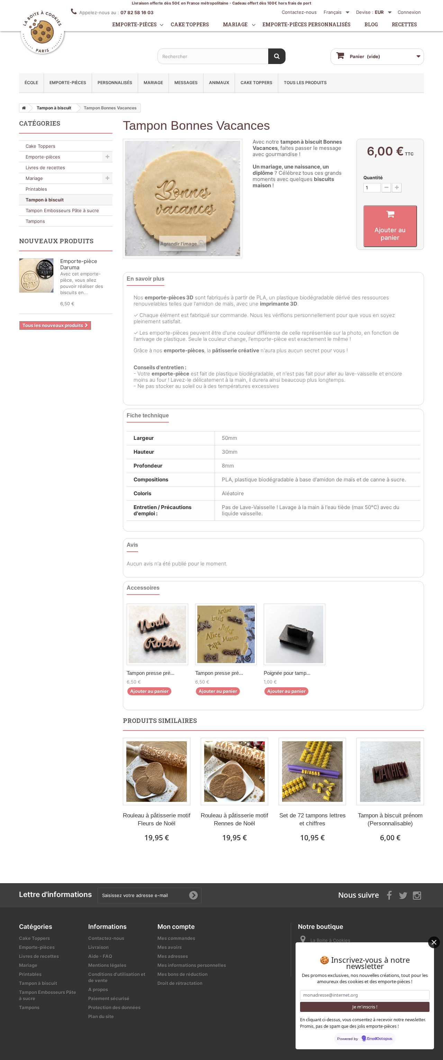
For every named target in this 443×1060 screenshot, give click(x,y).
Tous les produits (305, 82)
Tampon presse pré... (150, 673)
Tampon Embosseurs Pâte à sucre (62, 210)
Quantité (373, 177)
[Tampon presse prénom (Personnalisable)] (157, 634)
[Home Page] (22, 108)
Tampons (35, 221)
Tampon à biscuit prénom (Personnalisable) (390, 819)
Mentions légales (107, 965)
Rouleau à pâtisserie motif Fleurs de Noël (156, 819)
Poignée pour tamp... (287, 673)
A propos (98, 989)
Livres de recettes (45, 167)
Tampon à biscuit (45, 199)
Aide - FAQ (100, 956)
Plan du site (101, 1016)
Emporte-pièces (134, 24)
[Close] (434, 942)
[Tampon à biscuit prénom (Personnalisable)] (390, 771)
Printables (36, 189)
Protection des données (114, 1007)
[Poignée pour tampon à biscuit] (294, 634)
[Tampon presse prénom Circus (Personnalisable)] (226, 634)
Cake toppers (190, 24)
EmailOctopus (379, 1039)
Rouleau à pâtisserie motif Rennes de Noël (234, 819)
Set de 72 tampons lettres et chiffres (312, 819)
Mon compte (176, 926)
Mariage (235, 24)
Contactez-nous (299, 12)
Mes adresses (172, 956)
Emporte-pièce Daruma (78, 264)
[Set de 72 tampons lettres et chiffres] (312, 771)
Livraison (98, 947)
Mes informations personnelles (191, 965)
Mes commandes (176, 938)
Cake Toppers (256, 82)
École (31, 82)
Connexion (409, 12)
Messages (186, 82)
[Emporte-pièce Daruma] (36, 275)
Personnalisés (115, 82)
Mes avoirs (169, 947)
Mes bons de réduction (182, 974)
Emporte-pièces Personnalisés (307, 24)
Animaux (219, 82)
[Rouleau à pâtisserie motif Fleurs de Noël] (156, 771)
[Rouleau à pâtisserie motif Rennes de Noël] (234, 771)
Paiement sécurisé (108, 998)
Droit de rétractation (179, 983)
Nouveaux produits (56, 241)
